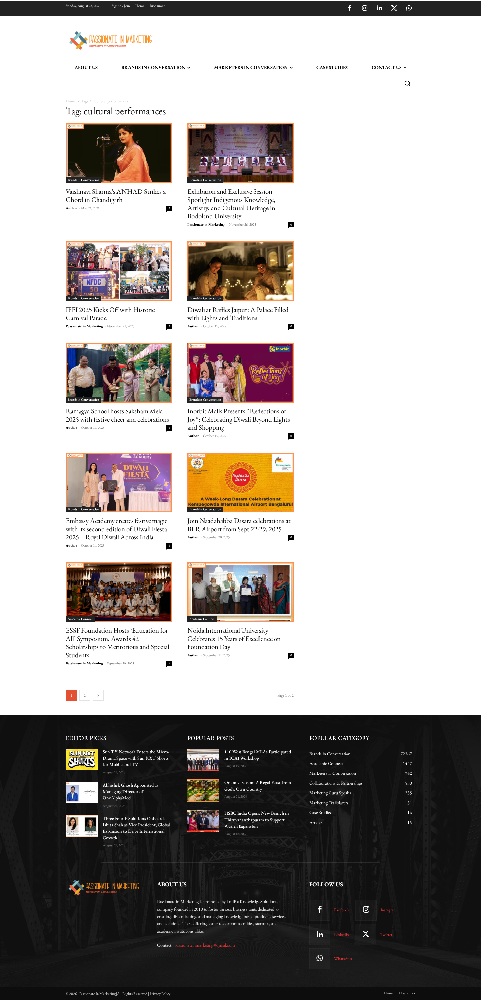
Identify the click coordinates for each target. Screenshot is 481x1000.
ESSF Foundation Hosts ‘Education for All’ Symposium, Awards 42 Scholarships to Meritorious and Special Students (117, 642)
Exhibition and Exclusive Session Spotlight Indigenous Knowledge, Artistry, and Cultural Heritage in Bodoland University (231, 203)
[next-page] (98, 695)
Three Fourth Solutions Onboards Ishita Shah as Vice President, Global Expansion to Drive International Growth (136, 828)
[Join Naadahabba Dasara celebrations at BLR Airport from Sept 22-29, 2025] (240, 482)
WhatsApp (343, 958)
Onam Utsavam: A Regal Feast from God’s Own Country (257, 785)
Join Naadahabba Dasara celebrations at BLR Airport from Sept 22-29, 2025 (239, 524)
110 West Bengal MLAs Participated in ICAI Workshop (257, 755)
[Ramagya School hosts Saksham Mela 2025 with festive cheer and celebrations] (119, 373)
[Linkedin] (379, 8)
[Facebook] (349, 8)
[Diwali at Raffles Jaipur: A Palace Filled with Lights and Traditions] (240, 271)
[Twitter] (394, 8)
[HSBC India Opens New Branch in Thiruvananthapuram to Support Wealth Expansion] (203, 821)
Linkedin (341, 934)
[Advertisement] (274, 39)
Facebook (341, 910)
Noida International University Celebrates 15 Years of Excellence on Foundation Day (234, 638)
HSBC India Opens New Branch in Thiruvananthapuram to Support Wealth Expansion (256, 819)
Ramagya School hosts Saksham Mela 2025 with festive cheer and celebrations (117, 415)
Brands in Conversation (83, 180)
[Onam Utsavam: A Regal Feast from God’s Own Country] (203, 790)
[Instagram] (364, 8)
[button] (407, 83)
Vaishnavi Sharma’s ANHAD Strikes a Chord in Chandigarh (116, 195)
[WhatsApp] (408, 8)
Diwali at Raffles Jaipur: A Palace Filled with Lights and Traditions (238, 313)
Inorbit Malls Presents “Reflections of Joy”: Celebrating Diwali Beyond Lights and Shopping (238, 419)
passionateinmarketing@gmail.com (204, 945)
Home (71, 101)
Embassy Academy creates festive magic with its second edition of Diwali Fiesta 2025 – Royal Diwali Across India (117, 528)
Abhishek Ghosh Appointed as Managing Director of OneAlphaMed (130, 791)
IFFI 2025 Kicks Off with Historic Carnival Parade (110, 313)
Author (71, 208)
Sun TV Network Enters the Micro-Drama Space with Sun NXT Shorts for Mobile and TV (136, 758)
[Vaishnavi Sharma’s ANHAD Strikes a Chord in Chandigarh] (119, 153)
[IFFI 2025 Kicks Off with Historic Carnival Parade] (119, 271)
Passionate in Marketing (206, 224)
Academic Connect (80, 619)
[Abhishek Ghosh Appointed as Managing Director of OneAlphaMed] (82, 792)
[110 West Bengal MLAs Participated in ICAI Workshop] (203, 760)
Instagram (389, 910)
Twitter (386, 934)
